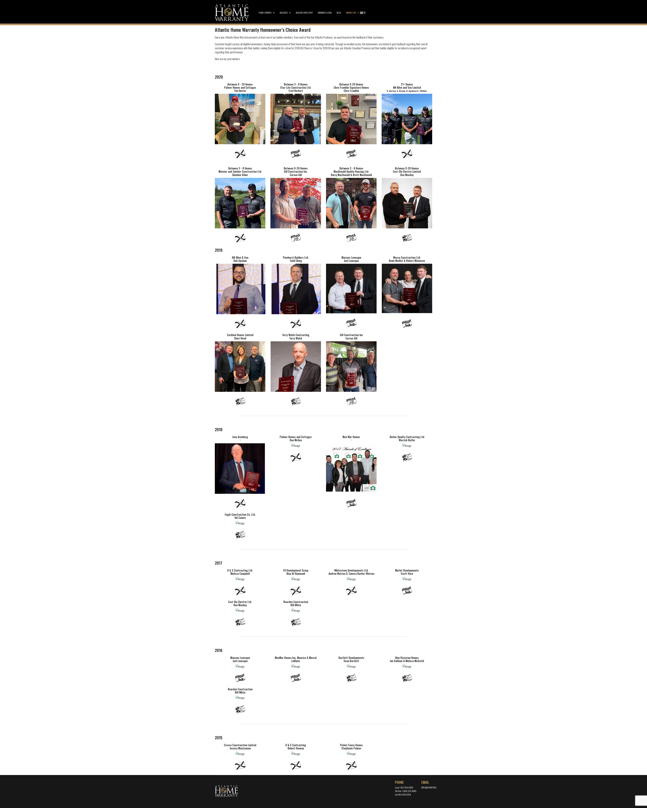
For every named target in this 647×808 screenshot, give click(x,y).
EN (361, 13)
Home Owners (265, 12)
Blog (339, 12)
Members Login (325, 12)
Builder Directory (304, 12)
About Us (351, 12)
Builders (284, 12)
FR (364, 13)
